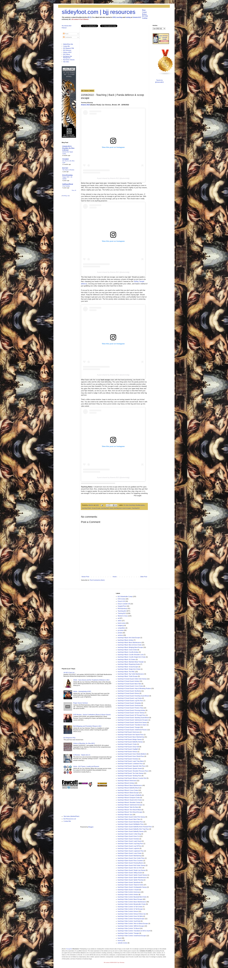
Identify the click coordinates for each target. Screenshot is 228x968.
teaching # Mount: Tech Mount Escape (130, 812)
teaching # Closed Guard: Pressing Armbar (131, 710)
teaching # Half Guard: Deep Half (128, 747)
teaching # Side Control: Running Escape (131, 919)
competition (121, 628)
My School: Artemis (69, 59)
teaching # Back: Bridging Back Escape (130, 647)
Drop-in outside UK (124, 604)
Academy (144, 18)
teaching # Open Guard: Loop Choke (129, 853)
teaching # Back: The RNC (126, 671)
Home (144, 10)
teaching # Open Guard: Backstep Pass (130, 822)
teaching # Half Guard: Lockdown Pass (130, 763)
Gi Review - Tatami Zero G (81, 755)
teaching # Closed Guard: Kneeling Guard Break (133, 696)
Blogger (90, 827)
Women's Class (123, 616)
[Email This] (107, 505)
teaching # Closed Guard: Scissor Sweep (131, 713)
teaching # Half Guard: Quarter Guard (130, 768)
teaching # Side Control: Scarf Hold (129, 921)
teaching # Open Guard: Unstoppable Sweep (132, 887)
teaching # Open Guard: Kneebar (128, 839)
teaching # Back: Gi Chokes (126, 659)
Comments (68, 37)
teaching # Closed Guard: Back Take (129, 684)
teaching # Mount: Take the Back (128, 807)
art (118, 618)
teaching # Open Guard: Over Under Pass (131, 858)
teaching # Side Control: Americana (129, 892)
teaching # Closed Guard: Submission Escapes (133, 720)
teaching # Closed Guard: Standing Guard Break (133, 717)
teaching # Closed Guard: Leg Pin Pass (130, 700)
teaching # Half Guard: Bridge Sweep (130, 739)
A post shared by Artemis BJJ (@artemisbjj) (113, 178)
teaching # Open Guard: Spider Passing (130, 880)
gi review (121, 630)
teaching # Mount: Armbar (126, 783)
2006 (114, 17)
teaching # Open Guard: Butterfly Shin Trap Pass (133, 829)
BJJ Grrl (65, 168)
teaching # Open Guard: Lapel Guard (130, 841)
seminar (120, 635)
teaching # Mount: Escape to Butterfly (130, 795)
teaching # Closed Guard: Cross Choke (130, 686)
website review (122, 943)
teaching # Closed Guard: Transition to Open (132, 725)
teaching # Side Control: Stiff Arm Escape (131, 926)
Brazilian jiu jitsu (140, 505)
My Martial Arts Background (67, 57)
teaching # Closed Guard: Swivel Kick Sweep (132, 722)
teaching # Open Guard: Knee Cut (129, 836)
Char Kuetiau (66, 186)
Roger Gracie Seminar (80, 703)
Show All (74, 190)
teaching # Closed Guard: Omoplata (129, 703)
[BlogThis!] (109, 505)
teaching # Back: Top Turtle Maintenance (131, 674)
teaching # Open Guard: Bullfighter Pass (131, 824)
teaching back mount (107, 508)
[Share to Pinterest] (116, 505)
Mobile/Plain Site (68, 44)
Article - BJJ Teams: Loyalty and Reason (86, 766)
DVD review (121, 599)
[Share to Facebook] (114, 505)
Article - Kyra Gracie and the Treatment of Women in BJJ (91, 680)
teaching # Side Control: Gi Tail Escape (130, 909)
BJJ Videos (66, 54)
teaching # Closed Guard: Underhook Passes (132, 730)
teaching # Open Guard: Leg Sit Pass (130, 846)
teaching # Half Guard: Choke (127, 744)
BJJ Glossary (67, 50)
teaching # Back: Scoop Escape (91, 508)
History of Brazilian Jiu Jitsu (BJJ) (84, 743)
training (128, 17)
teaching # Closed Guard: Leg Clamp (130, 698)
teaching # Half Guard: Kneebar (128, 759)
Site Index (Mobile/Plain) (71, 816)
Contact (144, 12)
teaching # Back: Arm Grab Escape (129, 637)
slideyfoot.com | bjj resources (98, 12)
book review (122, 623)
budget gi (121, 625)
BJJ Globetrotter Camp (125, 596)
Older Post (143, 577)
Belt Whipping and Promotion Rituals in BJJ (87, 726)
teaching (119, 17)
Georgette (69, 948)
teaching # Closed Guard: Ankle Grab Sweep (132, 679)
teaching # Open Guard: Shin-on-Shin (130, 868)
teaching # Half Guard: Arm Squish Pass (130, 734)
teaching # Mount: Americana (127, 780)
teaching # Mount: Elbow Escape (128, 793)
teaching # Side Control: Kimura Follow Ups (132, 914)
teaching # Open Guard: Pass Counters (130, 860)
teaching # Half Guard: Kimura (127, 751)
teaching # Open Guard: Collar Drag (129, 834)
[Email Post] (101, 505)
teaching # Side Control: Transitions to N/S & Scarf (134, 931)
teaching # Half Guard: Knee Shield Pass (131, 756)
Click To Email (163, 35)
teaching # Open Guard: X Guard (128, 890)
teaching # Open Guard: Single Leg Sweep (131, 870)
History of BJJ (67, 52)
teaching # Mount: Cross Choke (128, 790)
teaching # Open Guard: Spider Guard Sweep (132, 875)
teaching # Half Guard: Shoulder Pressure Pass (133, 771)
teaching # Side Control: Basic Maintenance (132, 902)
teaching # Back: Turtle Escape (128, 676)
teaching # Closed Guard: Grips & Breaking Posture (134, 688)
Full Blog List (65, 195)
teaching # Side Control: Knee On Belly (130, 916)
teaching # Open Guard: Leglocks (128, 848)
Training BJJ (122, 613)
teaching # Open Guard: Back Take (129, 819)
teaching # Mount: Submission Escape (130, 805)
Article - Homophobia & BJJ (82, 691)
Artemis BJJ (137, 17)
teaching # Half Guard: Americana (128, 732)
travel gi (120, 940)
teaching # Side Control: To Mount (129, 928)
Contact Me (66, 46)
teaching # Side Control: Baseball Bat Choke (132, 897)
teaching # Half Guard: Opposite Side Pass (131, 766)
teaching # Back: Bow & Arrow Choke (130, 645)
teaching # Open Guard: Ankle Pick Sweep (131, 817)
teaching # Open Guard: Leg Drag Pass (130, 843)
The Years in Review (68, 170)
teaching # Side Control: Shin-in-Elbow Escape (133, 923)
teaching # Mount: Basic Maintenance (130, 785)
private (120, 633)
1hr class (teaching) (129, 505)
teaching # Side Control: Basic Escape (130, 899)
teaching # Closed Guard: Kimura (128, 693)
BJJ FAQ (145, 16)
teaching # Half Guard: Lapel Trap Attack (131, 761)
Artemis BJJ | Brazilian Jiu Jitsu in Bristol (68, 148)
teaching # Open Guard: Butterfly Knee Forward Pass (135, 827)
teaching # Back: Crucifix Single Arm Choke (132, 657)
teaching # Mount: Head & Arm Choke (130, 800)
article (120, 620)
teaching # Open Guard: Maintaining (129, 856)
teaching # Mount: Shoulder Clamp (129, 802)
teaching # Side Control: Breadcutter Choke (132, 904)
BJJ (89, 17)
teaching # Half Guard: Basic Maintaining (131, 737)
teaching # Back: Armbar (125, 640)
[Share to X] (111, 505)
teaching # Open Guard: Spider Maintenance (132, 877)
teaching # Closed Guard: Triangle (129, 727)
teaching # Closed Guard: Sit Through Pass (132, 715)
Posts (66, 34)
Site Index (66, 61)
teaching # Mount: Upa (125, 814)
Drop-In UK (121, 601)
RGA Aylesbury (122, 608)
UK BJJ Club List (69, 672)
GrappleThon (122, 606)
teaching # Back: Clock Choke (127, 650)
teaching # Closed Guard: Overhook (129, 705)
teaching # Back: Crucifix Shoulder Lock (130, 654)
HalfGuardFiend (67, 184)
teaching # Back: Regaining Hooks (129, 664)
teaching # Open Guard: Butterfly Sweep (131, 831)
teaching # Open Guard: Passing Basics (130, 863)
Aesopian (65, 159)
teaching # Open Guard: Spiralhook (129, 882)
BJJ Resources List (70, 819)
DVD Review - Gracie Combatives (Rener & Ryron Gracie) (92, 714)
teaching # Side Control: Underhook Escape (132, 936)
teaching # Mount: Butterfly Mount (128, 788)
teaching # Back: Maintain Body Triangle (131, 662)
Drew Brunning (67, 175)
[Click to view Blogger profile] (155, 42)
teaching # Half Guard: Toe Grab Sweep (130, 773)
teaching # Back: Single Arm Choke (129, 669)
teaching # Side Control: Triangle (128, 933)
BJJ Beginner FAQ (68, 48)
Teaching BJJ (136, 508)
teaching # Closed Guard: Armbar (128, 681)
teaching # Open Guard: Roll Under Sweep (131, 865)
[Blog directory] (102, 784)
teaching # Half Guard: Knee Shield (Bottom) (132, 754)
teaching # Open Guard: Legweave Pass (131, 851)
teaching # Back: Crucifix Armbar (128, 652)
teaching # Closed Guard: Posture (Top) (130, 708)
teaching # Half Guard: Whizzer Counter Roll (132, 778)
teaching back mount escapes (122, 508)
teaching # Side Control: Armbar (128, 894)
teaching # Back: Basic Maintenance (129, 642)
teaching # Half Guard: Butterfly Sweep (130, 742)
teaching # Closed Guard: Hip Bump (129, 691)
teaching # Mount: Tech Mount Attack (129, 810)
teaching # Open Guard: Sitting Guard (130, 873)
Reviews (144, 14)
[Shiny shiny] (165, 75)
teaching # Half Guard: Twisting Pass (129, 776)
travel (119, 938)
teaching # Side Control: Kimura (128, 911)
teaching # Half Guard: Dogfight (128, 749)
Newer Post (85, 577)
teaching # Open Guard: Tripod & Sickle (130, 885)
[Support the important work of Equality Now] (163, 41)
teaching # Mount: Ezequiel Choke (129, 797)
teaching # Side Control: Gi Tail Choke (130, 907)
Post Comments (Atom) (97, 580)
